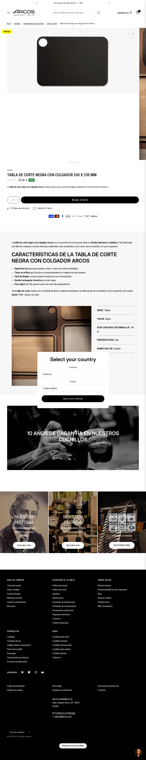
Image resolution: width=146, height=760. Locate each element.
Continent (73, 367)
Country (73, 381)
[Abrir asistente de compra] (139, 753)
